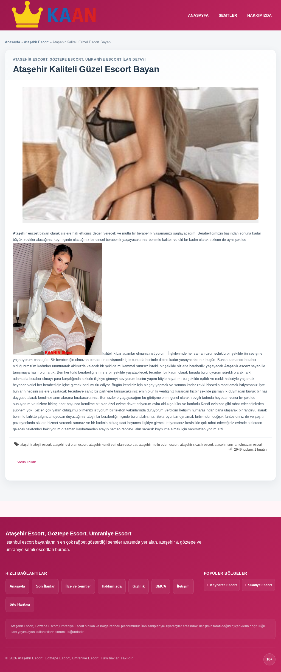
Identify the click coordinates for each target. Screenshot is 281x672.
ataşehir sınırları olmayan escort (238, 445)
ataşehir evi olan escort (70, 445)
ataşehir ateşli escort (35, 445)
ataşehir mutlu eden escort (158, 445)
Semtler (228, 15)
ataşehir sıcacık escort (196, 445)
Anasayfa (12, 42)
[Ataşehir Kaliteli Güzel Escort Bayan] (140, 153)
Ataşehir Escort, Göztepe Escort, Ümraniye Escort (68, 533)
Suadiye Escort (260, 585)
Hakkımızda (259, 15)
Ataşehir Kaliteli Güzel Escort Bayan (86, 69)
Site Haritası (20, 604)
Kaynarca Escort (223, 585)
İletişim (183, 586)
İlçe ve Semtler (78, 586)
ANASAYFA (198, 15)
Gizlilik (139, 586)
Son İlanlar (45, 586)
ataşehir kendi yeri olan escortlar (113, 445)
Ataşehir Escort (36, 42)
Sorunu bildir (26, 462)
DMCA (161, 586)
